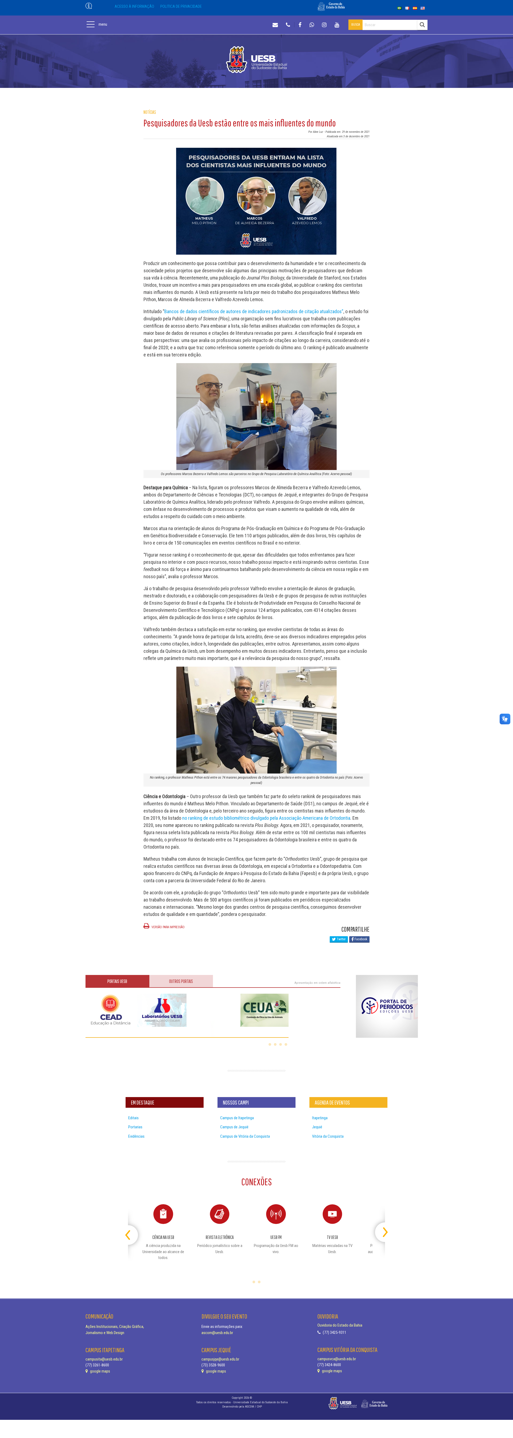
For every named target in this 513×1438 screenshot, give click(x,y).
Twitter (341, 939)
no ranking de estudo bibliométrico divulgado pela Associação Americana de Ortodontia (266, 818)
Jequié (317, 1127)
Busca (355, 24)
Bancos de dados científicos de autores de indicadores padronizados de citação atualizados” (253, 311)
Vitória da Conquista (328, 1136)
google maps (99, 1371)
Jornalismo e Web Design (105, 1332)
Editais (133, 1118)
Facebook (360, 939)
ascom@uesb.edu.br (217, 1332)
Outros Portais (181, 981)
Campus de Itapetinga (237, 1118)
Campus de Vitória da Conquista (245, 1136)
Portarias (135, 1127)
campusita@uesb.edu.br (104, 1359)
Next (380, 1230)
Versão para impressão (168, 927)
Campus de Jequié (234, 1127)
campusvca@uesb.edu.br (336, 1359)
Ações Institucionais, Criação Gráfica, (115, 1326)
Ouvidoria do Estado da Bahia (339, 1325)
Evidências (136, 1136)
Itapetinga (320, 1118)
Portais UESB (117, 981)
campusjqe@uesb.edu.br (220, 1359)
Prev (133, 1230)
